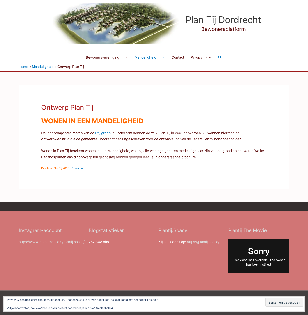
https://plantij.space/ (203, 242)
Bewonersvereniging (102, 57)
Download (77, 168)
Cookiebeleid (104, 308)
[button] (121, 57)
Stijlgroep (103, 133)
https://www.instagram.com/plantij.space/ (52, 242)
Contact (178, 57)
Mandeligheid (145, 57)
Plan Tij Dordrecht (223, 19)
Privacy (196, 57)
